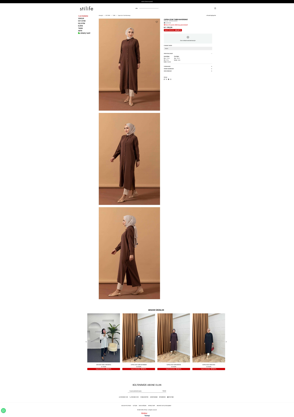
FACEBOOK (163, 397)
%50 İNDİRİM (83, 16)
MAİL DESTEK (144, 397)
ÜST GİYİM (82, 21)
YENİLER (81, 18)
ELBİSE (80, 26)
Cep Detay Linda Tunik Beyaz (103, 364)
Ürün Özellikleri (168, 53)
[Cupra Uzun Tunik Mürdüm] (173, 337)
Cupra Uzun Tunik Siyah (208, 364)
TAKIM (80, 28)
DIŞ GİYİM (81, 23)
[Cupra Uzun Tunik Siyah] (208, 337)
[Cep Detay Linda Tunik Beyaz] (103, 337)
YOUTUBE (171, 397)
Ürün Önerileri (168, 71)
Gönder (164, 391)
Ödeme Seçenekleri (169, 68)
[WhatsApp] (3, 410)
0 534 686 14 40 (124, 397)
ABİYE (80, 31)
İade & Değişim (142, 405)
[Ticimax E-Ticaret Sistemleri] (147, 416)
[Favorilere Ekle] (157, 22)
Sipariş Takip (151, 405)
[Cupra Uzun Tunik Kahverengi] (138, 337)
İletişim (135, 405)
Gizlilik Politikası (126, 405)
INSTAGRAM (154, 397)
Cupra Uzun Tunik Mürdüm (174, 364)
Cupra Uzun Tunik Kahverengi (139, 364)
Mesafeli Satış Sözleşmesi (164, 405)
